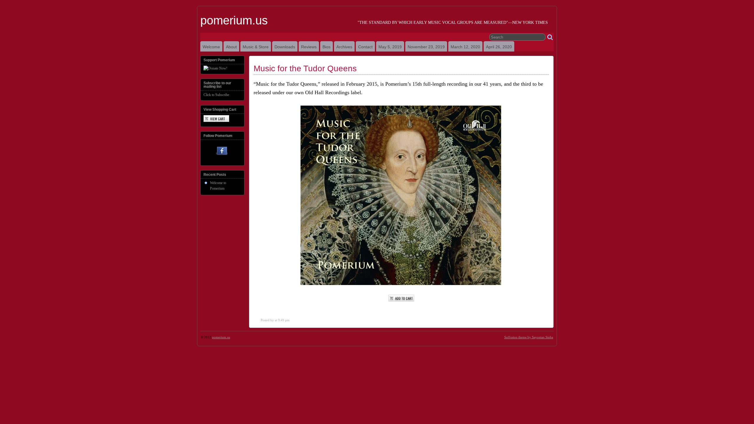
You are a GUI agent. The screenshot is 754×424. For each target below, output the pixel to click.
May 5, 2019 (390, 46)
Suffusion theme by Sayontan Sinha (528, 337)
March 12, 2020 (465, 46)
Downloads (285, 46)
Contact (365, 46)
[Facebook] (222, 152)
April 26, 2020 (499, 46)
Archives (344, 46)
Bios (326, 46)
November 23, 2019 (426, 46)
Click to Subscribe (216, 95)
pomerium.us (234, 20)
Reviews (309, 46)
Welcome (211, 46)
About (231, 46)
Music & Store (256, 46)
